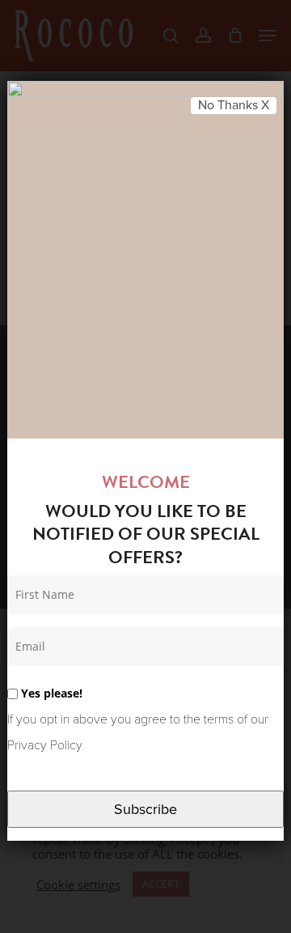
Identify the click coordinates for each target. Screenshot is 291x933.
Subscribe (145, 809)
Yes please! (50, 693)
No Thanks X (233, 105)
